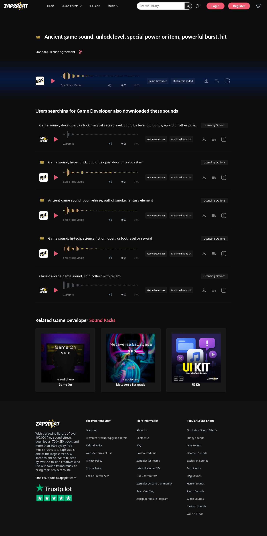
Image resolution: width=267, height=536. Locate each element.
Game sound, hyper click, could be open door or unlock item (95, 162)
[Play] (53, 81)
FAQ (138, 445)
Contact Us (142, 438)
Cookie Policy (94, 468)
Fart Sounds (194, 468)
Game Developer (158, 81)
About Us (141, 430)
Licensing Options (214, 125)
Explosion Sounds (197, 460)
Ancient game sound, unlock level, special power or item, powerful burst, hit (135, 37)
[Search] (188, 6)
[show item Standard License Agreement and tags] (227, 81)
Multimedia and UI (183, 81)
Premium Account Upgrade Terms (106, 438)
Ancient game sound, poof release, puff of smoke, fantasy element (100, 200)
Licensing (92, 430)
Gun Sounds (194, 445)
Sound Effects (70, 6)
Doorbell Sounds (197, 453)
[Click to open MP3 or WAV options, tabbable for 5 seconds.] (206, 81)
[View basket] (258, 6)
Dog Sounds (194, 476)
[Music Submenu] (118, 6)
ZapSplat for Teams (148, 460)
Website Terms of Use (99, 453)
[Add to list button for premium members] (217, 81)
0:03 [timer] (123, 85)
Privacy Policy (94, 460)
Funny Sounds (195, 438)
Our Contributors (146, 476)
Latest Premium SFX (148, 468)
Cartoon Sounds (196, 506)
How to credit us (146, 453)
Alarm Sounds (195, 491)
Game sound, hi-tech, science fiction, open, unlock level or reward (100, 238)
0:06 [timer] (123, 143)
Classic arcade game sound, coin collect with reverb (80, 276)
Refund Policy (94, 445)
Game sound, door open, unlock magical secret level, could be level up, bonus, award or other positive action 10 (127, 125)
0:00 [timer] (136, 85)
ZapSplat (68, 143)
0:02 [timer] (123, 219)
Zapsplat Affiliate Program (152, 498)
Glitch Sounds (195, 498)
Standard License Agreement (55, 52)
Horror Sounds (196, 483)
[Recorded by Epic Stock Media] (40, 81)
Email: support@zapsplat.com (55, 478)
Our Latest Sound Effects (202, 430)
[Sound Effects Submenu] (81, 6)
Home (50, 6)
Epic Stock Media (70, 85)
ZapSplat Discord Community (154, 483)
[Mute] (109, 85)
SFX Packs (94, 6)
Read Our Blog (145, 491)
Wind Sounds (195, 514)
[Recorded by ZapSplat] (44, 139)
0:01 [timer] (123, 181)
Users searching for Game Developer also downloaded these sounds (106, 111)
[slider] (99, 76)
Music (111, 6)
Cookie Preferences (97, 476)
